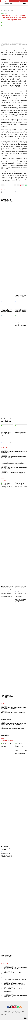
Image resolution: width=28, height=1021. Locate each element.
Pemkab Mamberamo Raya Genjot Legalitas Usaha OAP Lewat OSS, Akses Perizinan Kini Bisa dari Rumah (7, 696)
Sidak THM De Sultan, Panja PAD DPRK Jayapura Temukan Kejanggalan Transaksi (14, 468)
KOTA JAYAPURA (4, 13)
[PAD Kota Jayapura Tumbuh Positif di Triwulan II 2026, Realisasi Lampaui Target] (7, 534)
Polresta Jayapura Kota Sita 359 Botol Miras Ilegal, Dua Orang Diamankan (12, 734)
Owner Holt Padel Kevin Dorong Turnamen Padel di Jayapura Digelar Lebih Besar (14, 452)
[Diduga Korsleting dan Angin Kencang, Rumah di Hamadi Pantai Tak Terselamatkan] (21, 318)
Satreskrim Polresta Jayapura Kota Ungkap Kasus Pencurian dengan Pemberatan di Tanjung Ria (13, 708)
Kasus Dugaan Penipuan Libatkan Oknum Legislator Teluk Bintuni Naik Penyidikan (13, 718)
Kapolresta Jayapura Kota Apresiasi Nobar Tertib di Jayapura (20, 296)
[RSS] (20, 1007)
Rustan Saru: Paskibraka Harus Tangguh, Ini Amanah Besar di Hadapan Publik (7, 420)
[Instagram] (15, 1007)
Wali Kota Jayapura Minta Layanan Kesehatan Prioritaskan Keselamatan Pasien (6, 310)
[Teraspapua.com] (7, 3)
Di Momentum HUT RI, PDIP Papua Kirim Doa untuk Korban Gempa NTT (6, 200)
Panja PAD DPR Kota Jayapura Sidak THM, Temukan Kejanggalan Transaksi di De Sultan (15, 968)
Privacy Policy (16, 1011)
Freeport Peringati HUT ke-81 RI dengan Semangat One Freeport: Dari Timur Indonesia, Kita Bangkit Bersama (12, 462)
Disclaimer (9, 1012)
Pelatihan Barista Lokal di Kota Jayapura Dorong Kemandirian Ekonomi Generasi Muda (20, 601)
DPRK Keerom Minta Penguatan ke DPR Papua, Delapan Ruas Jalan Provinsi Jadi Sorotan (14, 973)
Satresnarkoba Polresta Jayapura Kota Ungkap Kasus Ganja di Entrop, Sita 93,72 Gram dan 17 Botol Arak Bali (13, 724)
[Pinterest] (13, 1007)
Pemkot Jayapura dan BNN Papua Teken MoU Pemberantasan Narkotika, (20, 434)
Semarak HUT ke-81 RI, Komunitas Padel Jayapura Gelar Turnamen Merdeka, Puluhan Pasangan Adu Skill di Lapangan (13, 474)
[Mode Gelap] (24, 4)
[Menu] (2, 3)
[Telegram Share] (23, 185)
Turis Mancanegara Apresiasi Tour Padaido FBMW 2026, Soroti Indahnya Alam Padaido (21, 752)
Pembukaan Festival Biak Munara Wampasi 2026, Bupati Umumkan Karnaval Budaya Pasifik (7, 957)
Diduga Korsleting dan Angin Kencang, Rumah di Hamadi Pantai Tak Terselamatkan (21, 324)
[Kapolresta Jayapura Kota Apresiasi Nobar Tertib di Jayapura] (21, 242)
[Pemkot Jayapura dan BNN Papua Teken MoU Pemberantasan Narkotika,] (21, 427)
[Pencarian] (26, 4)
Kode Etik (10, 1011)
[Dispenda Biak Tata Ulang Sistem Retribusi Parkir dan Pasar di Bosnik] (21, 534)
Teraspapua (6, 22)
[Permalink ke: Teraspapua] (2, 22)
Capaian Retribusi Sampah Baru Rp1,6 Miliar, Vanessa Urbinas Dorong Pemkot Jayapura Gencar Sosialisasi (15, 979)
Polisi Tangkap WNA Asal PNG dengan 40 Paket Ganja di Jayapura (13, 713)
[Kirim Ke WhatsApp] (26, 185)
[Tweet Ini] (18, 185)
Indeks (5, 1011)
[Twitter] (10, 1007)
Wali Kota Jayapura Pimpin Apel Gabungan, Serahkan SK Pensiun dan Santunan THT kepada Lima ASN (21, 310)
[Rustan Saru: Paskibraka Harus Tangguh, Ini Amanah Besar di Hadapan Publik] (7, 366)
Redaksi (22, 1011)
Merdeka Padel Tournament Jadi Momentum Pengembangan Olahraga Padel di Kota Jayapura (13, 457)
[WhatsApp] (18, 1007)
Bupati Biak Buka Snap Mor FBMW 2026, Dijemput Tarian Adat (7, 848)
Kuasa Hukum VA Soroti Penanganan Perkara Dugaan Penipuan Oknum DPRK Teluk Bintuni (12, 729)
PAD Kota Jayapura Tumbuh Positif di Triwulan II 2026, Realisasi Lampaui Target (7, 588)
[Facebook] (8, 1007)
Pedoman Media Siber (16, 1012)
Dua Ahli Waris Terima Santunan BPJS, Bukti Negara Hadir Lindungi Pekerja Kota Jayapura (6, 434)
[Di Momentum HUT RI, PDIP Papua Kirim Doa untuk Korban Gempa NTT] (7, 194)
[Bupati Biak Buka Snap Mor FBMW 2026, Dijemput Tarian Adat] (7, 794)
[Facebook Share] (15, 185)
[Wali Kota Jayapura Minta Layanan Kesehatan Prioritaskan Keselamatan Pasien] (7, 304)
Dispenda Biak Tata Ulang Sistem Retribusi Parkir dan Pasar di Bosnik (20, 588)
